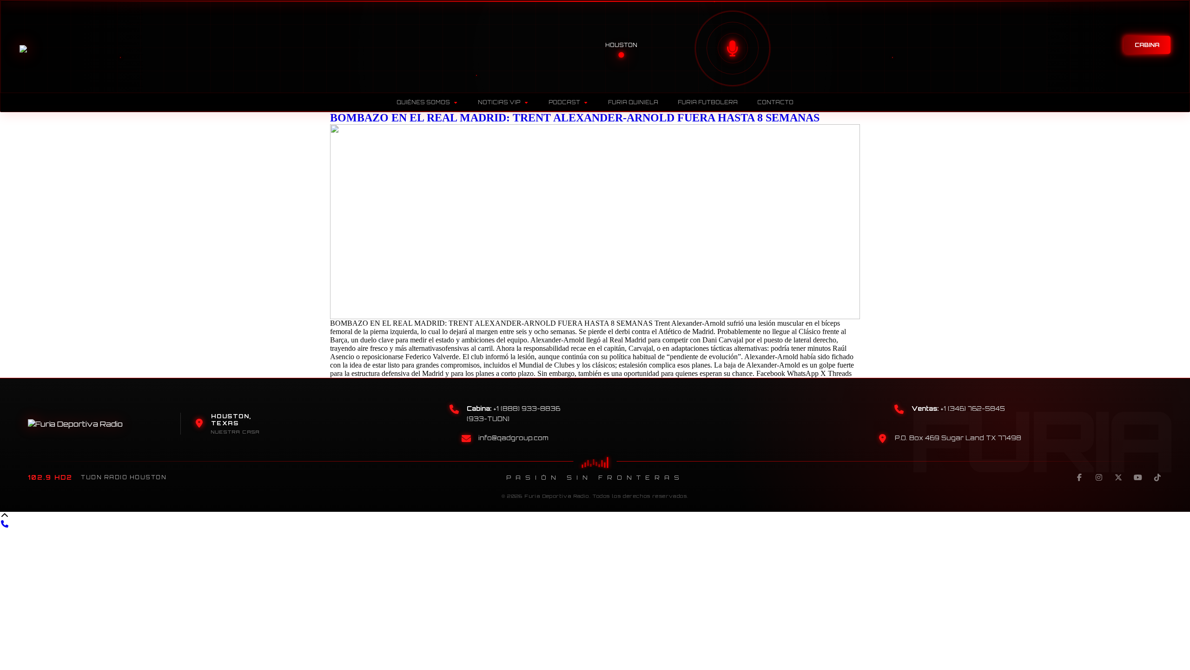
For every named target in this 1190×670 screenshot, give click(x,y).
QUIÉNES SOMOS (423, 102)
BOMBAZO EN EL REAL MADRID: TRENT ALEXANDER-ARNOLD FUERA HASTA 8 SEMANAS (575, 118)
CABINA (1147, 44)
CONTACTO (775, 102)
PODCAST (564, 102)
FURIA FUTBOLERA (708, 102)
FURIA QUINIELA (633, 102)
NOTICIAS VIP (499, 102)
